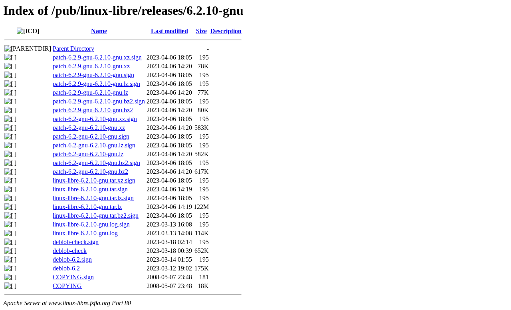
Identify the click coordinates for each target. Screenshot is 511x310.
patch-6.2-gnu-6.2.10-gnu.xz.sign (95, 118)
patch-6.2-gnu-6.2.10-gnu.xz (89, 127)
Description (226, 31)
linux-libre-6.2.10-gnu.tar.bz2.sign (96, 215)
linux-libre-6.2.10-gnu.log (85, 233)
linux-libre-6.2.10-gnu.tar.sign (90, 189)
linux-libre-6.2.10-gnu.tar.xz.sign (94, 180)
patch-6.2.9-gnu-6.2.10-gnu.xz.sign (97, 57)
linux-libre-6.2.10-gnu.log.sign (91, 224)
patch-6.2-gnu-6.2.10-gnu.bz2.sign (96, 162)
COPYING (67, 285)
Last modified (169, 31)
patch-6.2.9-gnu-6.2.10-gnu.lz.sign (96, 83)
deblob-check (70, 250)
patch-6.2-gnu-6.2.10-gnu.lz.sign (94, 145)
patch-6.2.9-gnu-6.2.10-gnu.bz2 (93, 110)
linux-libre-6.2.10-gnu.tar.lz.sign (93, 198)
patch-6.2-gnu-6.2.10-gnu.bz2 (90, 171)
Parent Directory (73, 48)
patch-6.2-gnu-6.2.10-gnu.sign (91, 136)
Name (99, 31)
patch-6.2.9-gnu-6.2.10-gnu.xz (91, 66)
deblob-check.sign (76, 241)
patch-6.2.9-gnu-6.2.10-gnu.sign (93, 75)
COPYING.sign (73, 277)
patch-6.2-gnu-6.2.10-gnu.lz (88, 154)
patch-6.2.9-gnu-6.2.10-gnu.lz (90, 92)
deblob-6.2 (66, 268)
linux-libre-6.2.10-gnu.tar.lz (87, 206)
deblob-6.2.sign (72, 259)
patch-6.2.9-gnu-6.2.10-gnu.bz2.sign (99, 101)
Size (201, 31)
